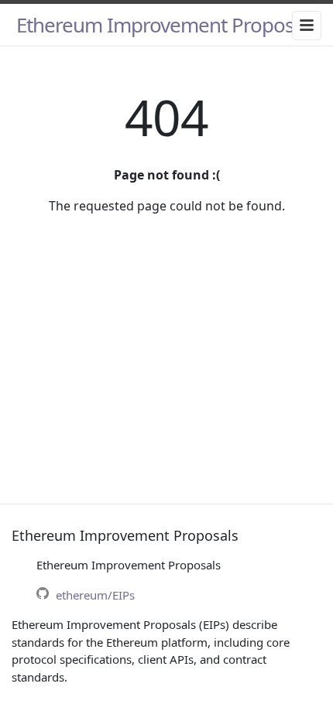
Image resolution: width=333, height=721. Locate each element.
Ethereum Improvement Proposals (167, 25)
